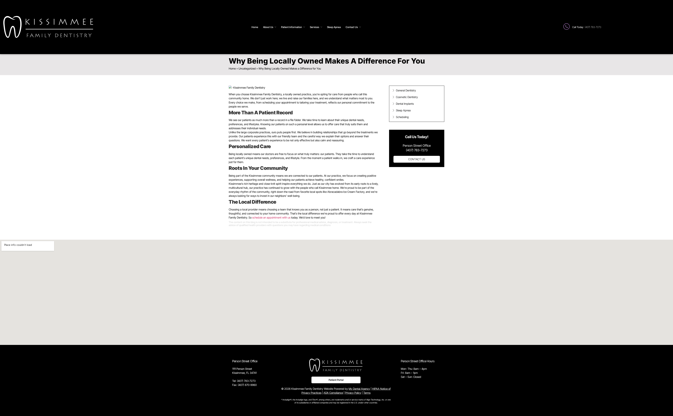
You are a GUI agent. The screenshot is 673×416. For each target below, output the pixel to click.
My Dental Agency (359, 388)
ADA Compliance (333, 392)
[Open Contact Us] (360, 27)
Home (232, 68)
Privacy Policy (353, 392)
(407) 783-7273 (246, 381)
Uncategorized (247, 68)
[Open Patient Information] (304, 27)
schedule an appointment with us (271, 217)
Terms (367, 392)
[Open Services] (321, 27)
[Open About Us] (275, 27)
